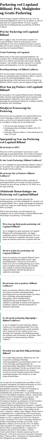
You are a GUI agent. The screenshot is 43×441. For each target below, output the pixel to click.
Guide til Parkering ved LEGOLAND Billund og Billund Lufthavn (21, 394)
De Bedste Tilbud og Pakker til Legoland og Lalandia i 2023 (19, 425)
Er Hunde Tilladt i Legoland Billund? (19, 427)
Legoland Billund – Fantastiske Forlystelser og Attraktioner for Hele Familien (20, 400)
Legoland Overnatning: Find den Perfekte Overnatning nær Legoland (21, 406)
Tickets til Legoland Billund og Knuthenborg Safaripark (18, 404)
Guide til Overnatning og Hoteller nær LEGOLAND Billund (19, 390)
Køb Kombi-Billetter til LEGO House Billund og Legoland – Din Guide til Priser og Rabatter (21, 397)
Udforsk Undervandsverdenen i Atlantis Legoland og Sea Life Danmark (19, 432)
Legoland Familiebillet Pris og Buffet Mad (17, 392)
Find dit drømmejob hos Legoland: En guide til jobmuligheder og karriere (17, 388)
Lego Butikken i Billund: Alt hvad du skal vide (19, 423)
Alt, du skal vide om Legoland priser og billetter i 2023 (20, 382)
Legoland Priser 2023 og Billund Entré (14, 403)
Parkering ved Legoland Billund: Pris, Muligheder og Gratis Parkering (21, 437)
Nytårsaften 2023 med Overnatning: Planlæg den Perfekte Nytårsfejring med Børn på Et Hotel (21, 421)
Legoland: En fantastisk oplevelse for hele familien (18, 429)
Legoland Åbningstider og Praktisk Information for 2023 (20, 384)
